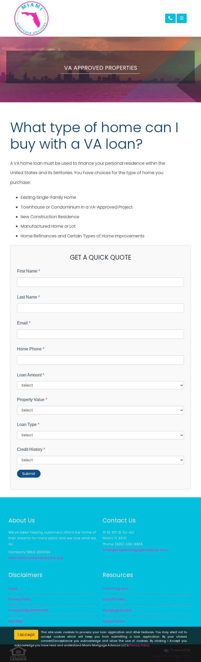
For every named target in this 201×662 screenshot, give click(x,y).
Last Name (28, 297)
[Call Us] (170, 18)
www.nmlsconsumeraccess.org (35, 557)
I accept (26, 635)
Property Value (32, 399)
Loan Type (28, 424)
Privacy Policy (139, 645)
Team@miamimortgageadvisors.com (135, 549)
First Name (28, 271)
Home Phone (30, 349)
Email (23, 323)
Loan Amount (30, 375)
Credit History (31, 449)
